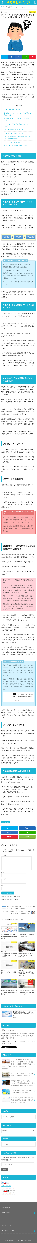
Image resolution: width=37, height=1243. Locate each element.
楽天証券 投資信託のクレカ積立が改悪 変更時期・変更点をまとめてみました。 (22, 1100)
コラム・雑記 (6, 822)
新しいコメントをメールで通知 (11, 896)
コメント (3, 855)
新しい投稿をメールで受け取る (11, 899)
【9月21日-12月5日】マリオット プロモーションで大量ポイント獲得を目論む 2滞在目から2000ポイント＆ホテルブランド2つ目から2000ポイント (17, 1064)
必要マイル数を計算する (14, 133)
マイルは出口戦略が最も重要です (15, 145)
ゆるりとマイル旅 (18, 2)
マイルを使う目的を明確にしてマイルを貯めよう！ (18, 125)
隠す (20, 105)
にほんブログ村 (6, 1186)
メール (3, 879)
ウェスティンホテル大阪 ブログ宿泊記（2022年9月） (22, 1074)
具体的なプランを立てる (14, 129)
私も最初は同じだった (12, 109)
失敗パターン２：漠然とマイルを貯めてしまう (18, 119)
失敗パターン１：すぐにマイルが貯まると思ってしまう (18, 114)
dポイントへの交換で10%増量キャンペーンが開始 (22, 1091)
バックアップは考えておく (15, 142)
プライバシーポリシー (9, 1231)
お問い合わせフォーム (9, 1212)
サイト (3, 885)
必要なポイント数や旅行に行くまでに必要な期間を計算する (18, 137)
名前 (3, 872)
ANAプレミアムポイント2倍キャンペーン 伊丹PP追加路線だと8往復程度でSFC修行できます (22, 1083)
